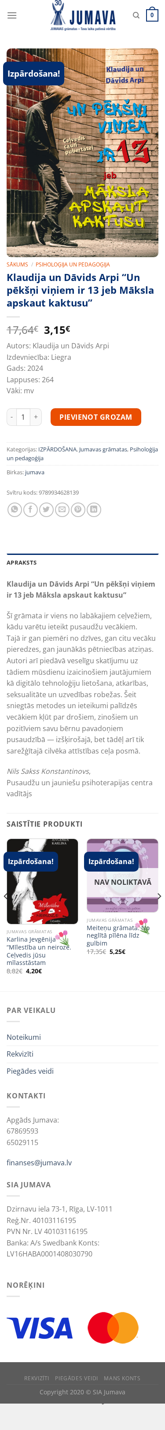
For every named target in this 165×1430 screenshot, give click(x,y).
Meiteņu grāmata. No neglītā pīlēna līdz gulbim (118, 935)
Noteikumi (24, 1037)
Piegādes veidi (30, 1071)
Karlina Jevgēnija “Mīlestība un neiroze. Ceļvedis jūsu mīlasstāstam (39, 951)
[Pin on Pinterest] (78, 510)
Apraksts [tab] (22, 562)
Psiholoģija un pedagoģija (73, 264)
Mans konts (122, 1378)
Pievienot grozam (95, 417)
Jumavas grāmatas (103, 449)
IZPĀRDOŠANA (57, 449)
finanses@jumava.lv (39, 1163)
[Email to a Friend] (62, 510)
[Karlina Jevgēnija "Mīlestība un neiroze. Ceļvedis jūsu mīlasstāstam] (42, 881)
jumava (34, 472)
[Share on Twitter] (46, 510)
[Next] (158, 914)
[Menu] (12, 15)
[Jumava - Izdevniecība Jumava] (82, 15)
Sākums (17, 264)
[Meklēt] (136, 15)
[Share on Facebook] (30, 510)
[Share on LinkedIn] (94, 510)
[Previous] (6, 914)
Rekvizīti (20, 1054)
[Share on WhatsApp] (14, 510)
